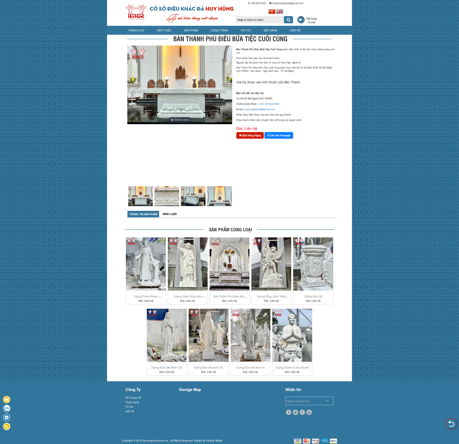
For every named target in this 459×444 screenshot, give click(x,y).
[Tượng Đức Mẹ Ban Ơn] (208, 334)
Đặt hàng (270, 30)
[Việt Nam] (271, 11)
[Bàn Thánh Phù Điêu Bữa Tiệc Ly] (229, 263)
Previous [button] (130, 198)
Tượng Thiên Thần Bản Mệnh (188, 298)
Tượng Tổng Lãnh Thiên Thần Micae (271, 298)
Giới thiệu (164, 30)
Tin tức (245, 30)
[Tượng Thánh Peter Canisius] (146, 263)
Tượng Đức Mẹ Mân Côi (166, 367)
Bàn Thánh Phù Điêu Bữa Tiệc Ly (229, 298)
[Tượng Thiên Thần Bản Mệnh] (188, 263)
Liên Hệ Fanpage (279, 135)
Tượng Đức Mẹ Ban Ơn (208, 367)
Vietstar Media (214, 440)
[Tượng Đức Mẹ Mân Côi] (167, 334)
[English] (279, 11)
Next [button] (228, 198)
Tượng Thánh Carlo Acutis (292, 367)
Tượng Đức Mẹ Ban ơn (250, 367)
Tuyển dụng (132, 402)
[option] (179, 85)
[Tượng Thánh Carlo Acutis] (292, 334)
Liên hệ (295, 30)
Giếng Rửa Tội (313, 296)
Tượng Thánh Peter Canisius (146, 298)
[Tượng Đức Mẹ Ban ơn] (250, 334)
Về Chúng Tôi (133, 397)
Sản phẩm (191, 30)
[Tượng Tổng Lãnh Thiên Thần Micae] (271, 263)
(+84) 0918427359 (268, 104)
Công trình (219, 30)
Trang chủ (136, 30)
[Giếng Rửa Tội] (313, 263)
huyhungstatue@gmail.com (259, 109)
